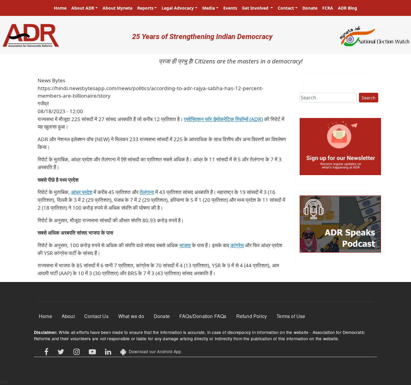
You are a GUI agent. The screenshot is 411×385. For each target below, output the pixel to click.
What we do (131, 316)
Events (230, 8)
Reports (145, 8)
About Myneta (117, 8)
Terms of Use (291, 316)
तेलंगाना (147, 192)
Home (60, 8)
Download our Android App (153, 351)
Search (368, 98)
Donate (309, 8)
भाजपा (185, 245)
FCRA (327, 8)
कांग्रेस (237, 245)
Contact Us (96, 316)
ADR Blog (347, 8)
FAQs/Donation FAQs (203, 316)
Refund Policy (251, 316)
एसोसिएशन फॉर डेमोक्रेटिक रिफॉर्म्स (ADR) (223, 119)
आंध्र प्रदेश (81, 192)
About (68, 316)
